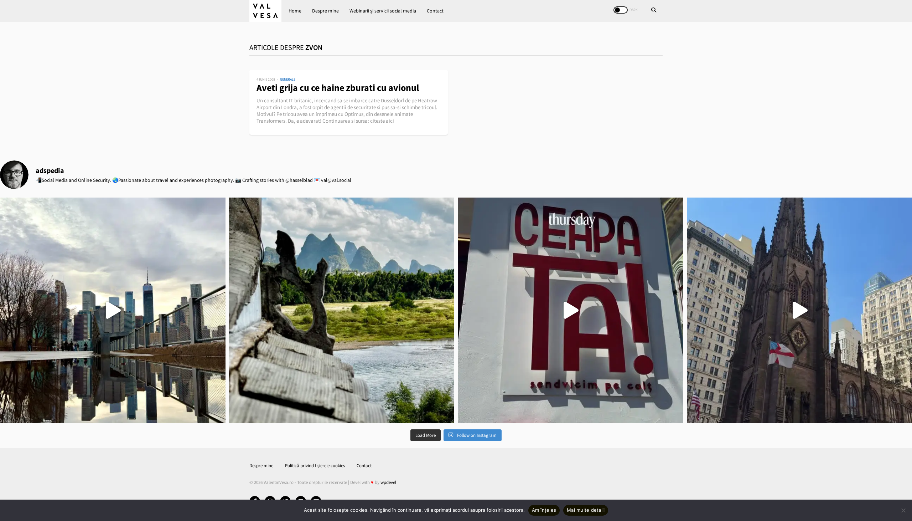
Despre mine (325, 10)
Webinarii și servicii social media (382, 10)
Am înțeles (544, 510)
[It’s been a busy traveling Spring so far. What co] (113, 310)
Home (295, 10)
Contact (435, 10)
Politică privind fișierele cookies (315, 466)
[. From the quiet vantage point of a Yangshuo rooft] (342, 310)
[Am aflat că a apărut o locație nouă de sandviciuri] (570, 310)
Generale (287, 79)
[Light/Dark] (620, 10)
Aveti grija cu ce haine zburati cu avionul (337, 87)
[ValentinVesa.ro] (265, 11)
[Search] (653, 10)
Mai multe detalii (586, 510)
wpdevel (388, 482)
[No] (903, 510)
